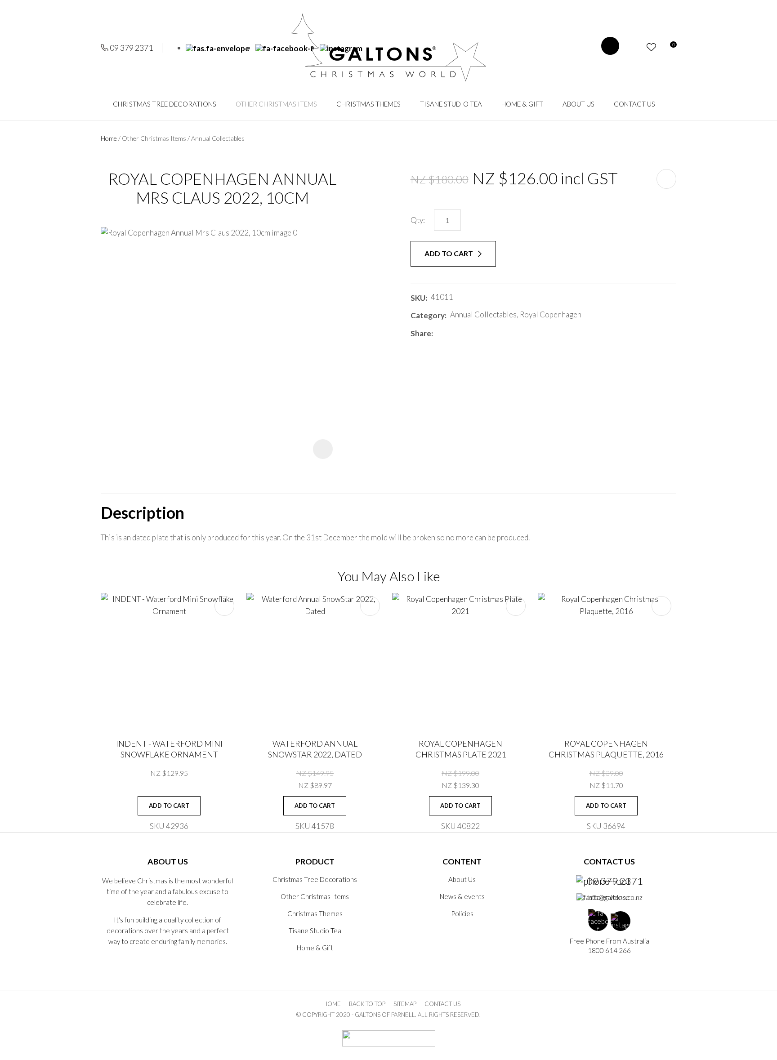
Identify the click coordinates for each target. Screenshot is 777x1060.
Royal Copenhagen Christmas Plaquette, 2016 (606, 749)
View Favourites (651, 47)
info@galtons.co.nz (615, 897)
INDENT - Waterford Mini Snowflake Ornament (169, 749)
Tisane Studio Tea (451, 104)
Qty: (418, 220)
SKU (418, 298)
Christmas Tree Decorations (164, 104)
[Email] (463, 333)
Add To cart (169, 805)
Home (109, 138)
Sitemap (404, 1003)
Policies (462, 913)
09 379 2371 (131, 48)
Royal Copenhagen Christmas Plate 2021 (460, 749)
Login (635, 47)
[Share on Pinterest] (476, 333)
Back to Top (367, 1003)
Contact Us (634, 104)
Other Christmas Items (276, 104)
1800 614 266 (609, 950)
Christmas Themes (368, 104)
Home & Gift (522, 104)
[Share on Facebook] (438, 333)
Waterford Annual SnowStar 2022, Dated (315, 749)
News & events (462, 896)
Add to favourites (224, 606)
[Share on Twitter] (450, 333)
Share (421, 333)
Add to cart (449, 253)
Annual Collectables (218, 138)
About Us (578, 104)
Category (428, 315)
